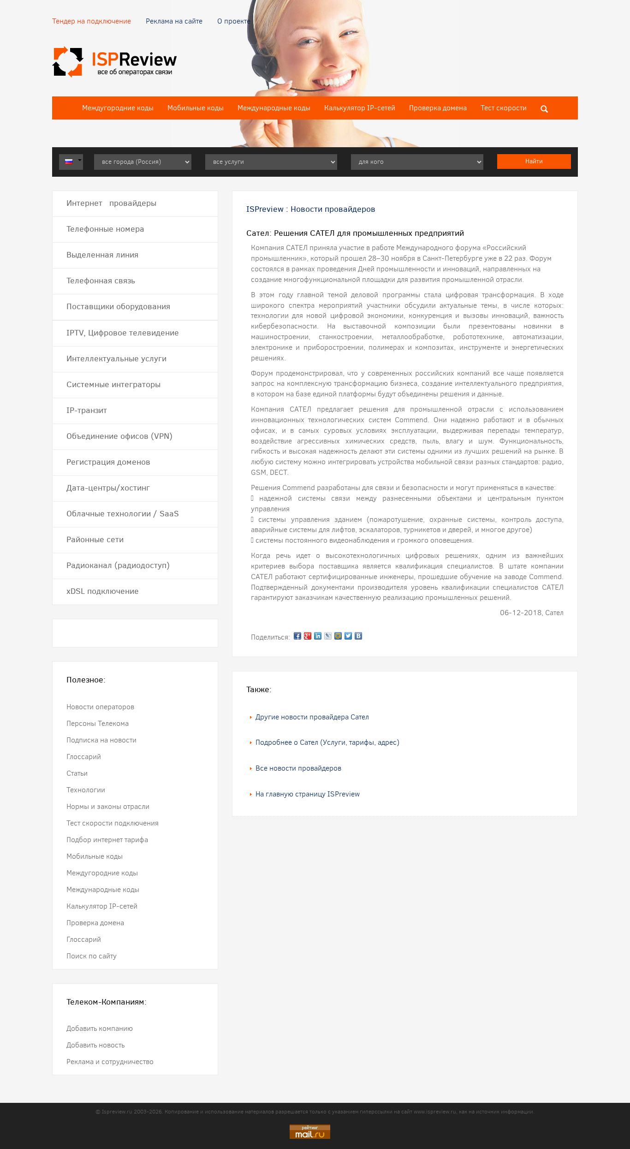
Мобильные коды (195, 108)
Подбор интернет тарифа (107, 839)
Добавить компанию (99, 1028)
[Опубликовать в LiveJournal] (328, 636)
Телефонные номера (105, 228)
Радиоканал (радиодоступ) (118, 565)
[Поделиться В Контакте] (358, 636)
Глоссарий (83, 756)
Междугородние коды (118, 108)
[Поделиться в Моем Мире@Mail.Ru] (338, 636)
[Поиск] (544, 108)
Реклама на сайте (174, 21)
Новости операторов (100, 707)
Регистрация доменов (108, 461)
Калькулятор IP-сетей (359, 108)
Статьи (77, 773)
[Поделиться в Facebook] (297, 636)
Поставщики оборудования (118, 306)
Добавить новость (95, 1045)
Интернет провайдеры (111, 203)
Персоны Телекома (97, 723)
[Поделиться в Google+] (307, 636)
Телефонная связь (100, 280)
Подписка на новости (101, 740)
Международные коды (274, 108)
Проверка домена (438, 108)
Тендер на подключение (91, 21)
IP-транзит (86, 410)
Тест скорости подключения (112, 823)
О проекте (233, 21)
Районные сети (95, 539)
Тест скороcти (504, 108)
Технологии (85, 790)
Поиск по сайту (91, 956)
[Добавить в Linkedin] (317, 636)
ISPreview (265, 209)
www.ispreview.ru (435, 1111)
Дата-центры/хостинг (108, 487)
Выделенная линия (102, 254)
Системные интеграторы (113, 384)
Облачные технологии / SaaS (122, 513)
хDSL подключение (102, 591)
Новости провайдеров (333, 209)
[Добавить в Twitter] (348, 636)
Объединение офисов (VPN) (119, 436)
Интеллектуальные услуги (116, 358)
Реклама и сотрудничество (110, 1061)
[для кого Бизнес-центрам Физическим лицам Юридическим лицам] (417, 162)
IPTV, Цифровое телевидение (122, 332)
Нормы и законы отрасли (107, 806)
